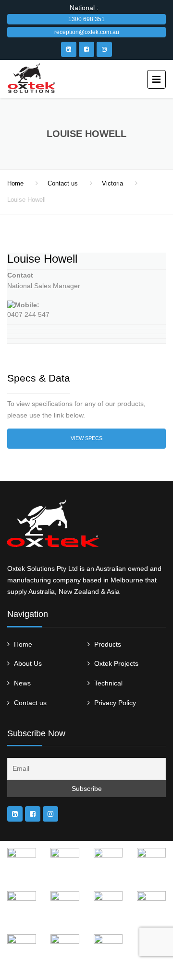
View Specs (86, 438)
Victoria (112, 183)
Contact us (63, 183)
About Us (28, 663)
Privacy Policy (115, 703)
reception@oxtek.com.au (86, 32)
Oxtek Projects (116, 663)
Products (107, 644)
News (22, 683)
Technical (108, 683)
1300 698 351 (86, 19)
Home (15, 183)
